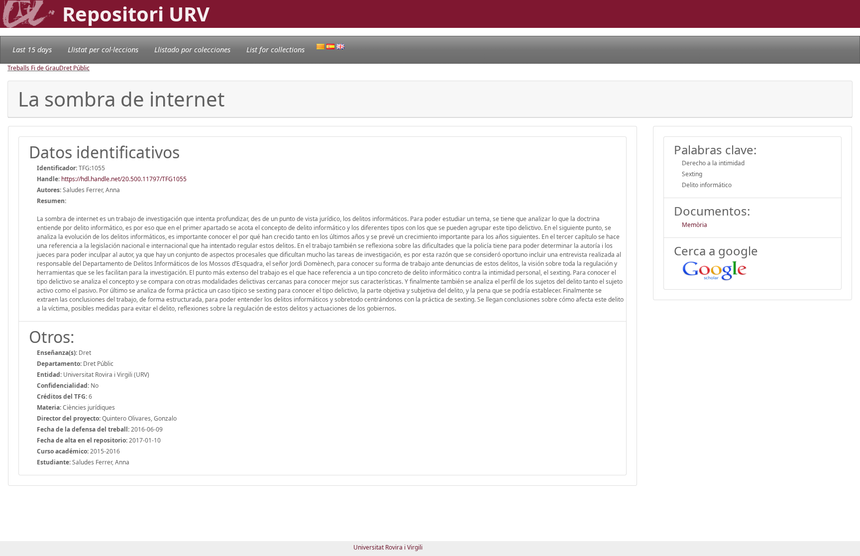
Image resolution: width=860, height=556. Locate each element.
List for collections (275, 49)
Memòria (694, 225)
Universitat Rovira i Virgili (388, 547)
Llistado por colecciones (192, 49)
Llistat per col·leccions (103, 49)
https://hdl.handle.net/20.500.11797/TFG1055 (124, 179)
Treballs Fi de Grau (33, 68)
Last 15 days (32, 49)
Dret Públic (74, 68)
